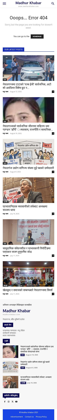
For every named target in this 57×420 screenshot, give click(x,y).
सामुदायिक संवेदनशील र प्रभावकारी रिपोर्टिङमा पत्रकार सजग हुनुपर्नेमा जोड (26, 250)
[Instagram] (9, 402)
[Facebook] (5, 402)
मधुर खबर (5, 91)
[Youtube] (16, 402)
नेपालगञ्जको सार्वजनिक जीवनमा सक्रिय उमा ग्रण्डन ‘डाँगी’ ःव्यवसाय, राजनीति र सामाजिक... (28, 127)
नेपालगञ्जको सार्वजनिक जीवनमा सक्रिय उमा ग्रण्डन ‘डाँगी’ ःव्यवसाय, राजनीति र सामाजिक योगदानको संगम (37, 349)
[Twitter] (12, 402)
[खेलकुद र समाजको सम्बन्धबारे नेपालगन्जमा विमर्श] (28, 274)
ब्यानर (5, 163)
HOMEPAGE (37, 36)
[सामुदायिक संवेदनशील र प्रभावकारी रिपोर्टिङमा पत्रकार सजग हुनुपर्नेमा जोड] (28, 232)
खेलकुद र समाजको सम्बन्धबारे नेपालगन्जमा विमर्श (28, 290)
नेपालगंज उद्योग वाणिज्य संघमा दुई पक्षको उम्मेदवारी (28, 168)
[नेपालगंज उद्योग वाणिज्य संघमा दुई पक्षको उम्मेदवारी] (28, 152)
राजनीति (6, 202)
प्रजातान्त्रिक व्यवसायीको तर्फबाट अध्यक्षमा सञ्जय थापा (35, 378)
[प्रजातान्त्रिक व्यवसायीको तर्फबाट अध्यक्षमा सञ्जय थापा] (28, 190)
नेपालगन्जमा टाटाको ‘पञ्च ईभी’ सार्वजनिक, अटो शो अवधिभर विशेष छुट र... (27, 86)
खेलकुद (5, 285)
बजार (5, 80)
